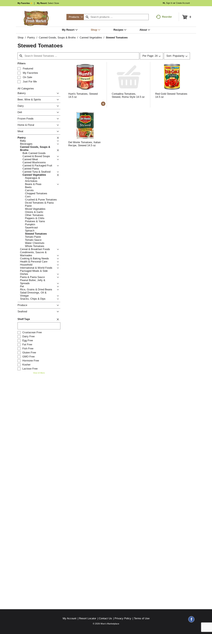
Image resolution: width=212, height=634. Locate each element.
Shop (20, 37)
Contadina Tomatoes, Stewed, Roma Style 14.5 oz (128, 95)
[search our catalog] (87, 17)
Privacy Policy (123, 618)
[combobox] (75, 17)
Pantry (31, 37)
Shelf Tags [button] (24, 319)
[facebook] (191, 620)
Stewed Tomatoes (117, 37)
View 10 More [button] (39, 373)
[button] (57, 93)
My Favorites (24, 3)
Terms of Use (141, 618)
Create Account (183, 3)
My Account (69, 618)
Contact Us (105, 618)
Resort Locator (87, 618)
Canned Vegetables (91, 37)
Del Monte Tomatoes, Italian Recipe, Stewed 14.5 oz (84, 144)
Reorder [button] (167, 16)
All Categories (26, 88)
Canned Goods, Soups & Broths (57, 37)
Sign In (169, 3)
